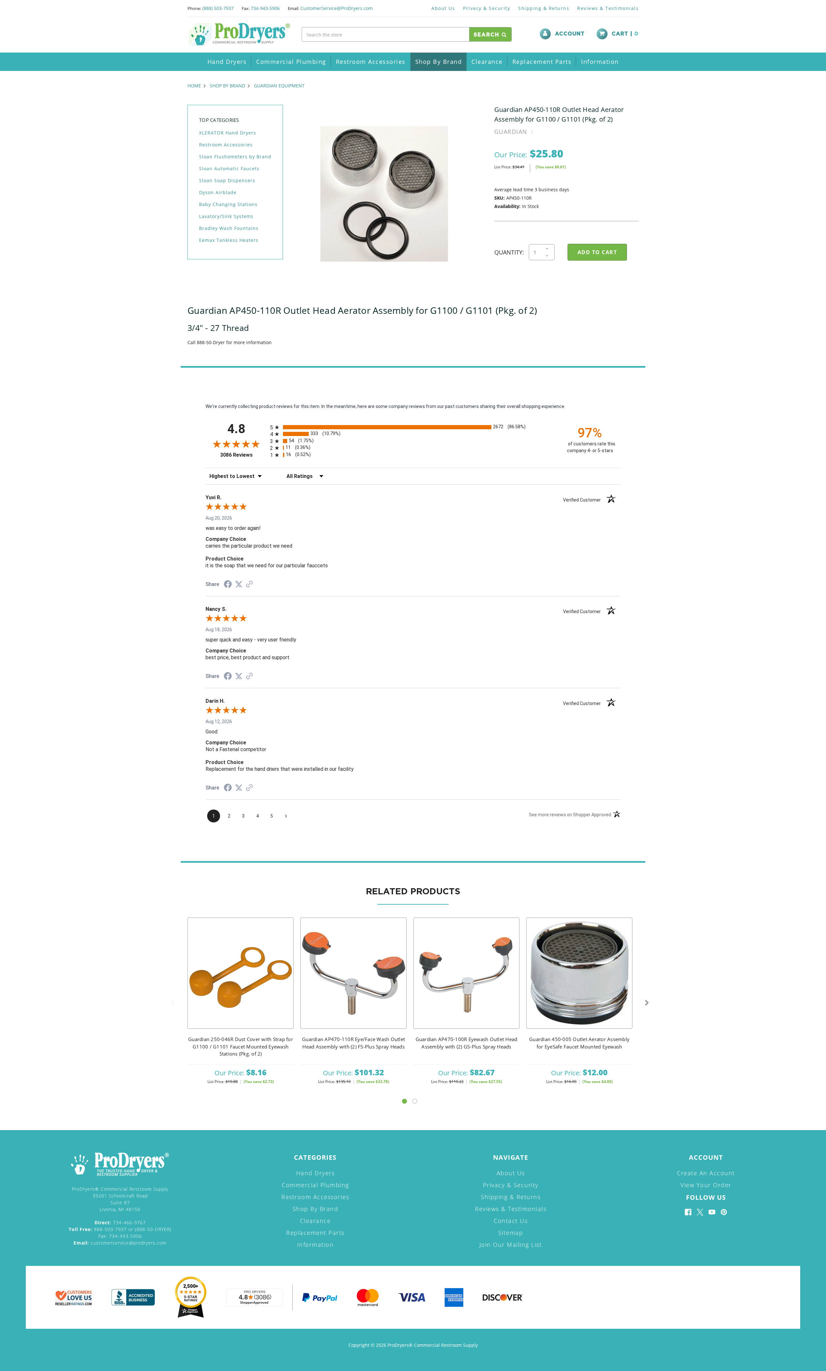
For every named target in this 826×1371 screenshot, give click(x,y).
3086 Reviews (243, 455)
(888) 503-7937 (218, 8)
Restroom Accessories (371, 61)
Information (600, 61)
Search (488, 34)
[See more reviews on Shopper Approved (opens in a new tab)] (249, 584)
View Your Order (705, 1185)
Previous (172, 1003)
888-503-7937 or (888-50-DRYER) (120, 1229)
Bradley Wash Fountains (228, 228)
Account (570, 33)
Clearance (487, 61)
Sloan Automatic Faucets (229, 168)
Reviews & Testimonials (608, 8)
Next (647, 1003)
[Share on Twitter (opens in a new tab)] (239, 584)
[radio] (413, 427)
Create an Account (706, 1173)
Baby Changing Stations (228, 204)
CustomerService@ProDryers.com (336, 8)
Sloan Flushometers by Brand (235, 157)
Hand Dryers (227, 61)
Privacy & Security (486, 8)
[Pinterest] (723, 1212)
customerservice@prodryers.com (120, 1243)
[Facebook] (688, 1212)
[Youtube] (712, 1212)
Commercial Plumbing (291, 61)
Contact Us (511, 1221)
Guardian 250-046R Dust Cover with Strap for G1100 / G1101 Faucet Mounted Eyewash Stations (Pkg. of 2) (240, 1046)
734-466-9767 (120, 1222)
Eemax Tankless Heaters (228, 240)
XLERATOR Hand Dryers (227, 133)
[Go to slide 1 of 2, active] (404, 1101)
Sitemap (510, 1233)
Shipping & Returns (543, 8)
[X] (700, 1212)
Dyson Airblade (218, 192)
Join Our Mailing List (510, 1244)
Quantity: (509, 252)
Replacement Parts (542, 61)
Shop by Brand (438, 61)
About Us (443, 8)
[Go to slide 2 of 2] (414, 1101)
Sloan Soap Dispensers (227, 180)
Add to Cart (240, 982)
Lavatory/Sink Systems (226, 216)
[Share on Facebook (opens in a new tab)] (228, 585)
